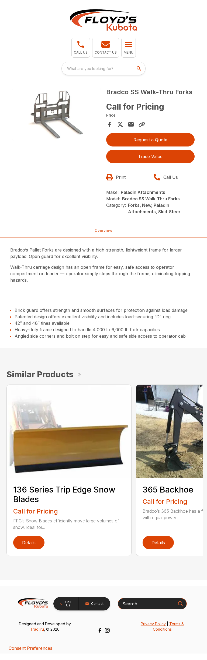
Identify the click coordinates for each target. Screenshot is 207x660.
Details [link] (29, 542)
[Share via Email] (131, 124)
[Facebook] (99, 630)
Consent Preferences (30, 648)
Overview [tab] (103, 230)
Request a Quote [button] (150, 139)
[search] (139, 68)
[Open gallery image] (56, 114)
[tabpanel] (56, 115)
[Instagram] (107, 630)
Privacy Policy (153, 623)
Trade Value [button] (150, 156)
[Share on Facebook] (109, 124)
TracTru (37, 629)
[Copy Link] (142, 124)
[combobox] (103, 68)
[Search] (180, 603)
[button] (80, 48)
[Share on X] (120, 124)
